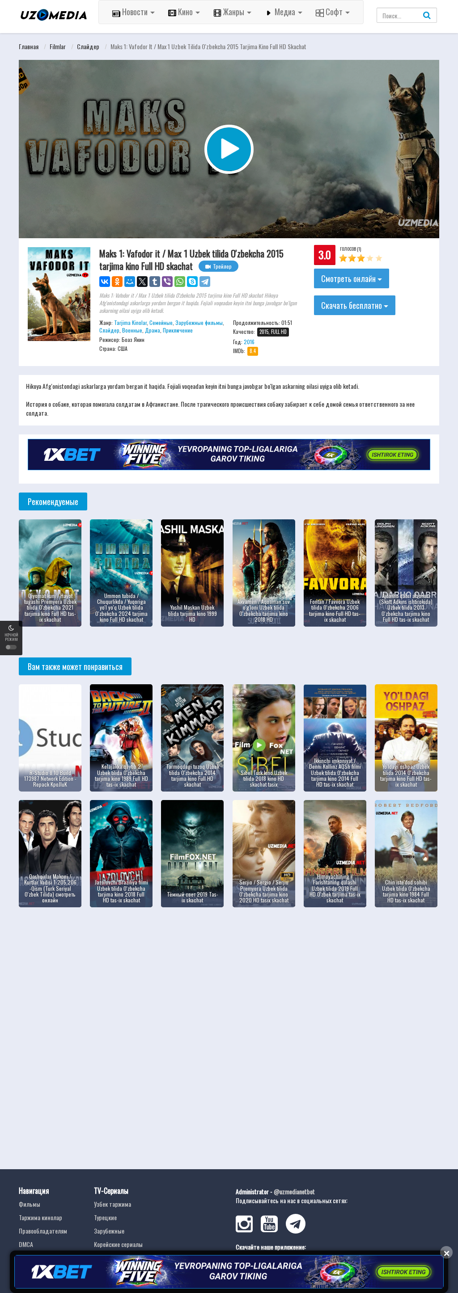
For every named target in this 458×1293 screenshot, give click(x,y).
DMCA (26, 1244)
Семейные (161, 322)
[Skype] (192, 281)
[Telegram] (204, 281)
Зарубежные (109, 1230)
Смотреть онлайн (349, 278)
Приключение (178, 330)
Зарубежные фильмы (199, 322)
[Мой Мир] (129, 281)
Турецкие (105, 1217)
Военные (132, 330)
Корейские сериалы (118, 1244)
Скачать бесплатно (352, 305)
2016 (249, 341)
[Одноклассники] (117, 281)
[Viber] (167, 281)
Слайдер (88, 46)
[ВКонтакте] (104, 281)
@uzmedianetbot (294, 1191)
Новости (134, 11)
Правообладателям (43, 1230)
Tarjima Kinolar (130, 322)
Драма (152, 330)
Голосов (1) (350, 248)
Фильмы (29, 1204)
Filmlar (58, 46)
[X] (142, 281)
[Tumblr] (154, 281)
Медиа (285, 11)
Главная (28, 46)
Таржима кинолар (40, 1217)
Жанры (233, 11)
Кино (185, 11)
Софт (334, 11)
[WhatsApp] (179, 281)
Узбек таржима (112, 1204)
